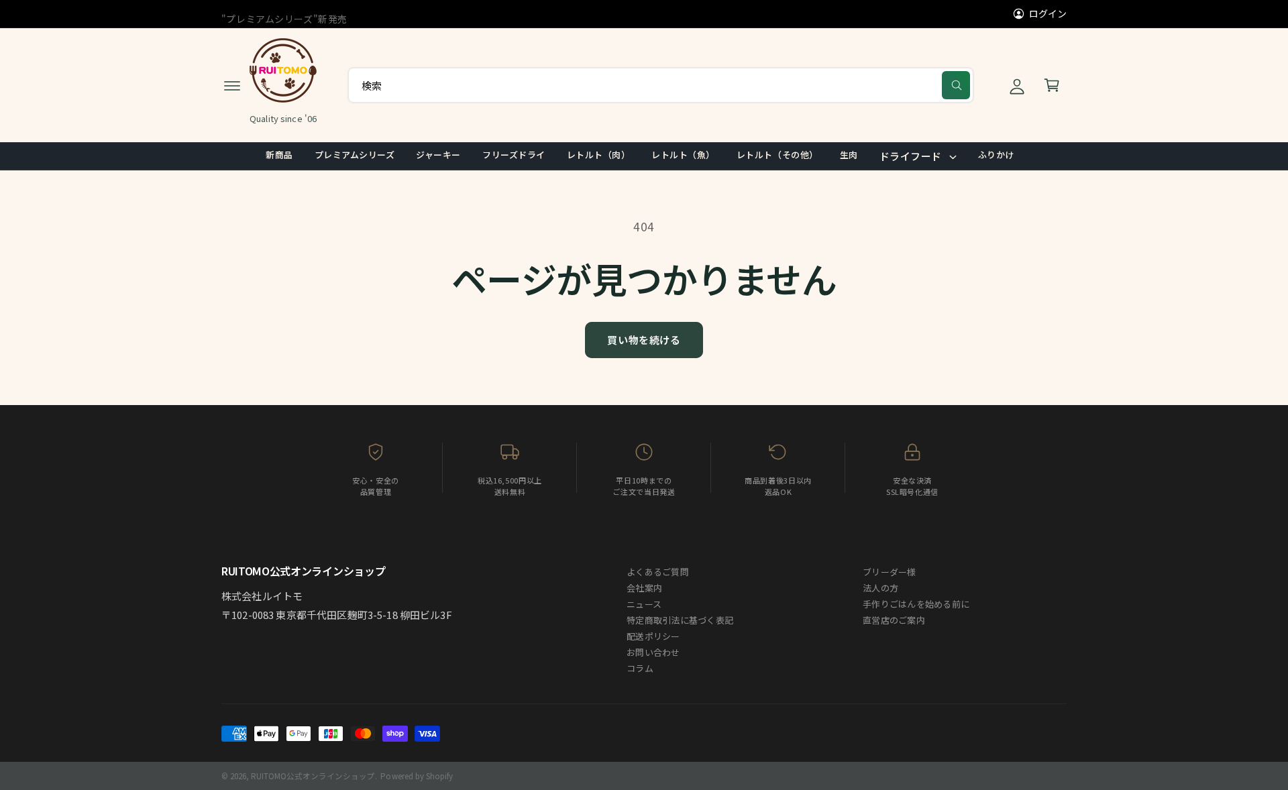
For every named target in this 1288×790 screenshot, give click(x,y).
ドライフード (910, 156)
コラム (640, 668)
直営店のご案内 (894, 620)
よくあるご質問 (658, 571)
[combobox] (660, 85)
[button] (232, 85)
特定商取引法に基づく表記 (680, 620)
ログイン (1048, 13)
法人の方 (880, 587)
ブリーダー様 (889, 571)
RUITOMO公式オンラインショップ (313, 776)
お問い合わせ (653, 652)
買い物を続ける (643, 340)
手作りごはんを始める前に (916, 604)
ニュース (644, 604)
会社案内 (644, 587)
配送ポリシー (653, 636)
